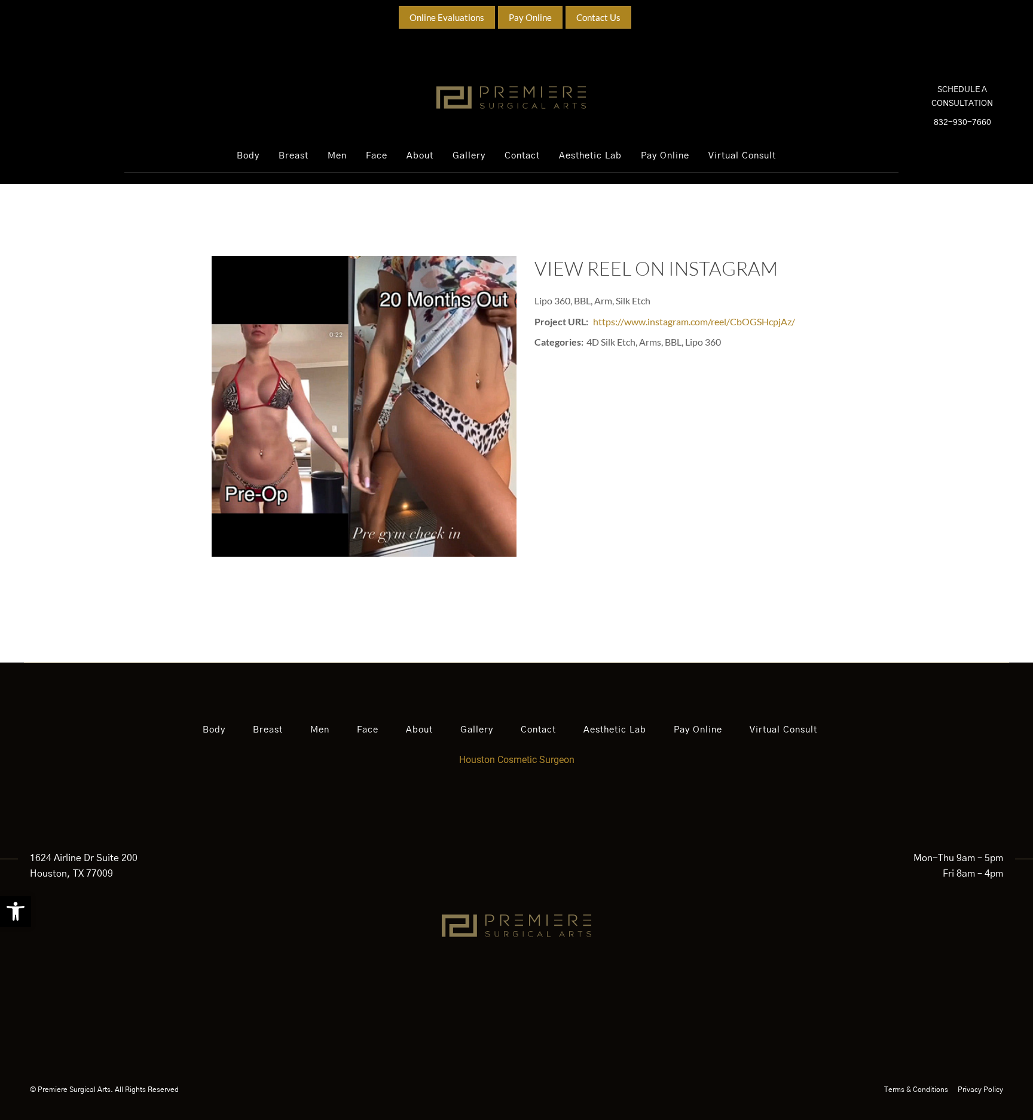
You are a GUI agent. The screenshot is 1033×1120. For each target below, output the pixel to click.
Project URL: (561, 321)
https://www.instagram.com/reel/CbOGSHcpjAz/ (694, 321)
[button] (15, 911)
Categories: (558, 341)
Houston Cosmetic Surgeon (516, 759)
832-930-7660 (962, 122)
